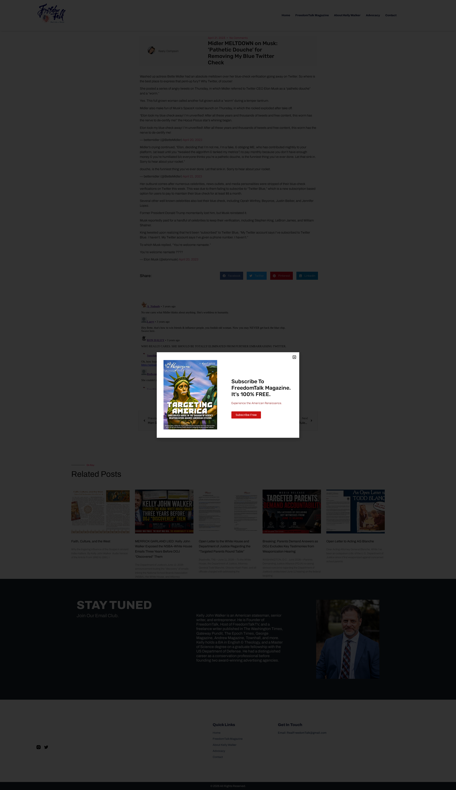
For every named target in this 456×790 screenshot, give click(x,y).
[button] (294, 357)
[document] (228, 395)
